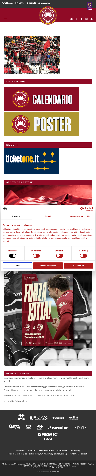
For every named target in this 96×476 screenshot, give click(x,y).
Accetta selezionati (48, 266)
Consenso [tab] (16, 216)
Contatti (32, 450)
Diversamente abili (46, 450)
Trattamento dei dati (79, 454)
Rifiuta (17, 266)
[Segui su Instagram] (86, 19)
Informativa (62, 450)
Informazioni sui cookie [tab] (79, 216)
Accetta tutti (78, 266)
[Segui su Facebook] (82, 19)
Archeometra (55, 472)
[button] (32, 55)
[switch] (36, 256)
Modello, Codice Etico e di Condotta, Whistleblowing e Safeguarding (37, 454)
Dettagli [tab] (48, 216)
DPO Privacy (75, 450)
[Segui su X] (76, 19)
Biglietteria (20, 450)
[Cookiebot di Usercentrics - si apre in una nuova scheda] (82, 209)
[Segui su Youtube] (72, 19)
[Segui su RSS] (92, 19)
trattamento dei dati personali (57, 390)
